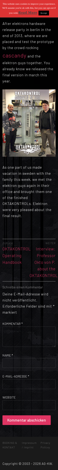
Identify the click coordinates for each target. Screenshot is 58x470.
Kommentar (12, 323)
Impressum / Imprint (29, 445)
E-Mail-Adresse (15, 376)
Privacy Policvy (45, 445)
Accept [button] (43, 13)
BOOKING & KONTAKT (9, 445)
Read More (27, 12)
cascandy (15, 55)
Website (9, 397)
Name (7, 355)
